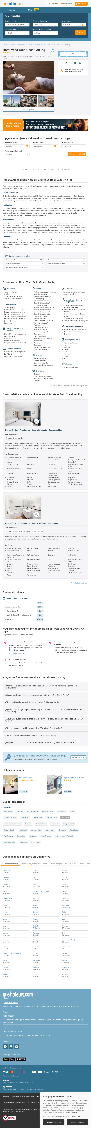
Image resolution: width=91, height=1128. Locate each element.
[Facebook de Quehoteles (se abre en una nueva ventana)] (5, 1046)
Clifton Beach (24, 818)
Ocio (30, 10)
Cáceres (65, 884)
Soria (5, 961)
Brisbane (19, 811)
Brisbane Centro (47, 811)
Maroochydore (36, 830)
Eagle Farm (38, 818)
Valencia (35, 967)
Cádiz (5, 891)
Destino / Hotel (10, 21)
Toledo (5, 967)
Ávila (34, 877)
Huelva (5, 912)
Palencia (6, 940)
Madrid (35, 926)
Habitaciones (49, 169)
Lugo (5, 926)
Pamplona (36, 940)
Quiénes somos (10, 1002)
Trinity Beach (35, 842)
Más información (64, 169)
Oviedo (64, 933)
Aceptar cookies (77, 1122)
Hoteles (6, 45)
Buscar (80, 32)
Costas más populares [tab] (58, 864)
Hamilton (28, 824)
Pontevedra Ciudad (69, 940)
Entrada (40, 21)
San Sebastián (37, 947)
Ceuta (64, 891)
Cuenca (65, 898)
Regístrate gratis (15, 653)
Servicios (36, 169)
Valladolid (65, 967)
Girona (35, 905)
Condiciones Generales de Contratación (16, 1102)
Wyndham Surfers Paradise (75, 778)
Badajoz (65, 877)
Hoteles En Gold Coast (36, 45)
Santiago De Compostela (12, 954)
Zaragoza (65, 974)
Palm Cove (74, 830)
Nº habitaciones (10, 29)
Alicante (65, 870)
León (5, 919)
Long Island (23, 830)
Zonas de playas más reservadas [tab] (34, 864)
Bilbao (34, 884)
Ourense (35, 933)
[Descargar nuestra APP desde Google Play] (9, 1059)
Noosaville (62, 830)
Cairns (72, 811)
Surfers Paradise (9, 842)
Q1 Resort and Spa (26, 778)
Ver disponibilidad (77, 154)
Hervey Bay (55, 824)
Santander (66, 947)
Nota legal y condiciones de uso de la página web (19, 1096)
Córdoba (35, 898)
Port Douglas (8, 836)
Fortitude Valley (51, 818)
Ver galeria (30, 110)
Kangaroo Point (68, 824)
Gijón (5, 905)
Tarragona (36, 961)
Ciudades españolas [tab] (10, 864)
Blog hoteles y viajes (12, 1032)
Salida (66, 21)
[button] (81, 4)
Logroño (65, 919)
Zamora (35, 974)
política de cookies (72, 1116)
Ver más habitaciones (79, 583)
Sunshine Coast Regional (64, 836)
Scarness (33, 836)
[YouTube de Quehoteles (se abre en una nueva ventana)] (16, 1046)
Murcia (5, 933)
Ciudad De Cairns (10, 818)
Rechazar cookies (54, 1122)
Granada (65, 905)
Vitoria (5, 974)
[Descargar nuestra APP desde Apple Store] (21, 1059)
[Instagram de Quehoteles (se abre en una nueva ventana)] (11, 1046)
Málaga (65, 926)
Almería (6, 877)
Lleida (34, 919)
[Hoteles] (13, 3)
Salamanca (7, 947)
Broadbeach (62, 811)
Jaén (64, 912)
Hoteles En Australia (18, 45)
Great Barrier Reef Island (12, 824)
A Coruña (6, 870)
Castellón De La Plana (40, 891)
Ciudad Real (7, 898)
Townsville (23, 842)
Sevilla (64, 954)
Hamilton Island (41, 824)
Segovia (35, 954)
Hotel (25, 169)
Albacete (35, 870)
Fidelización (8, 1016)
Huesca (35, 912)
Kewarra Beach (9, 830)
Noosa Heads (49, 830)
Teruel (64, 961)
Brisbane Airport (32, 811)
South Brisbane (46, 836)
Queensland (21, 836)
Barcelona (6, 884)
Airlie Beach (8, 811)
